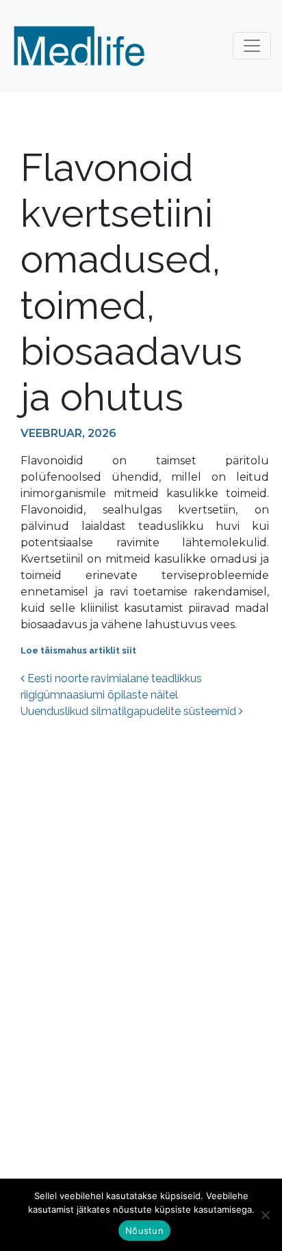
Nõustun (144, 1230)
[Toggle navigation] (252, 45)
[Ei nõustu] (265, 1215)
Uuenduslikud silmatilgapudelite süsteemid (130, 711)
